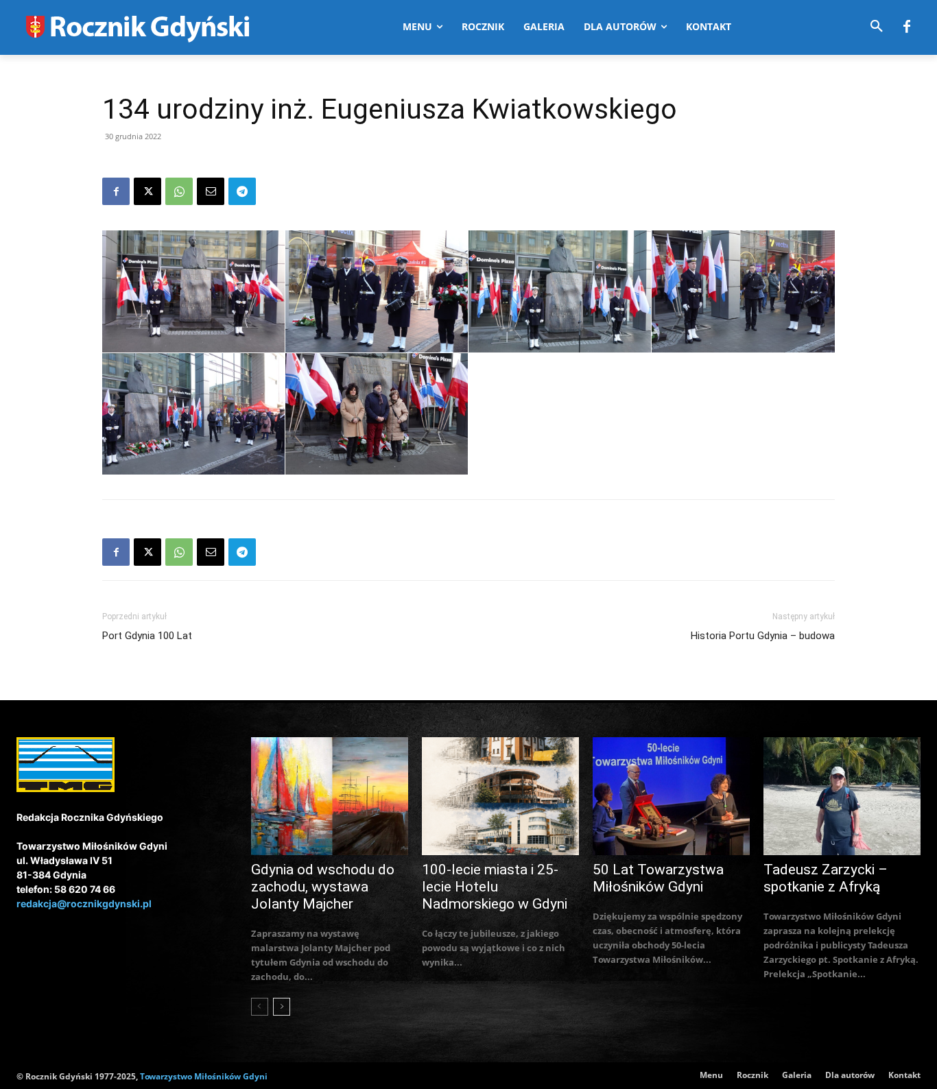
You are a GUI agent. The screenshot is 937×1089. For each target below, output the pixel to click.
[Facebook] (907, 27)
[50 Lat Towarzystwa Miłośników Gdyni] (671, 796)
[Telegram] (242, 191)
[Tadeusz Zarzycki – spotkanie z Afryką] (842, 796)
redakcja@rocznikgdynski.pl (84, 903)
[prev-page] (259, 1007)
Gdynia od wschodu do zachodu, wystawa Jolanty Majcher (322, 886)
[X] (147, 191)
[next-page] (281, 1007)
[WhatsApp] (179, 191)
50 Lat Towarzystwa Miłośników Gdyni (658, 878)
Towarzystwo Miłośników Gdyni (204, 1076)
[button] (876, 26)
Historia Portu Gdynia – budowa (763, 636)
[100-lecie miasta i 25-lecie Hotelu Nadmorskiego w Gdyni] (500, 796)
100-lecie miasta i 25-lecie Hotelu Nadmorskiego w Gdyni (494, 886)
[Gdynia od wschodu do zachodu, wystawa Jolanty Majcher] (329, 796)
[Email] (210, 191)
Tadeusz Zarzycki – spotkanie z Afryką (825, 878)
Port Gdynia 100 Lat (147, 636)
